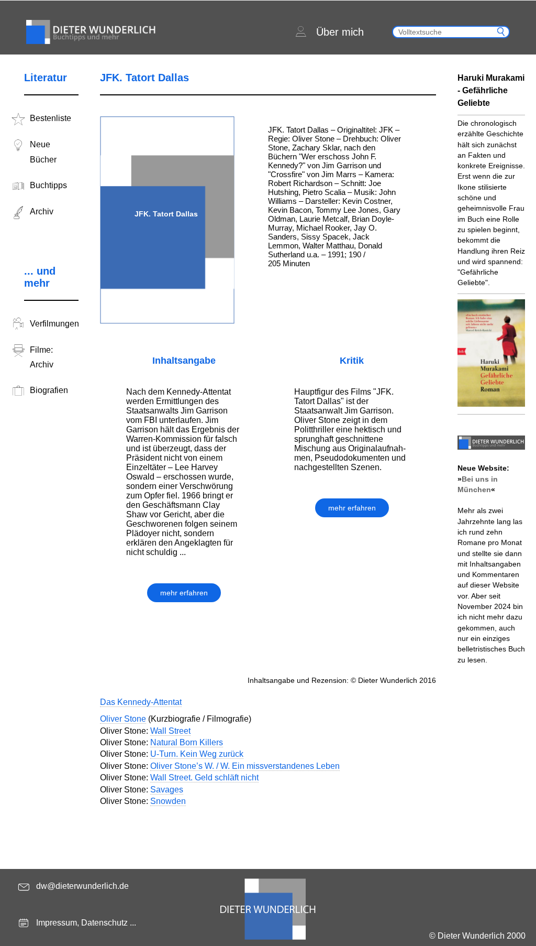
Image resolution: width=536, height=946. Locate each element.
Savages (166, 789)
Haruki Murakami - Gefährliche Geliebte (490, 90)
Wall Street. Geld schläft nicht (204, 777)
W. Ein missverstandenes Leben (280, 766)
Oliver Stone (123, 718)
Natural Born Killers (186, 742)
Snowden (168, 801)
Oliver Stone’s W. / (185, 766)
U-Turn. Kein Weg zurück (196, 753)
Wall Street (170, 730)
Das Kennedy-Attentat (141, 702)
